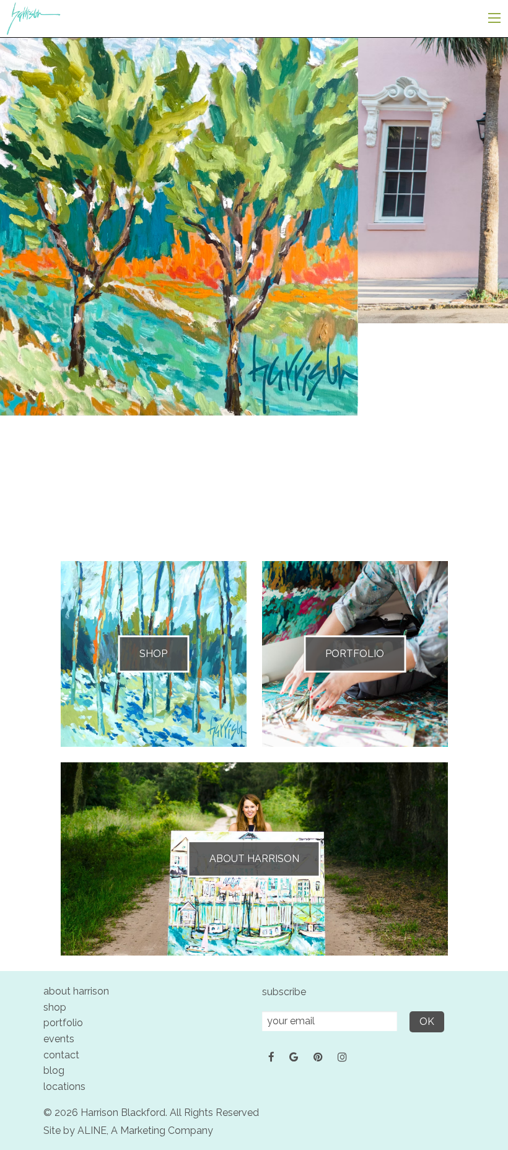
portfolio (63, 1023)
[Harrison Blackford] (33, 18)
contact (61, 1055)
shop (54, 1007)
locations (64, 1086)
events (58, 1039)
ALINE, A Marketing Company (145, 1130)
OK (426, 1021)
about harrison (76, 991)
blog (53, 1070)
